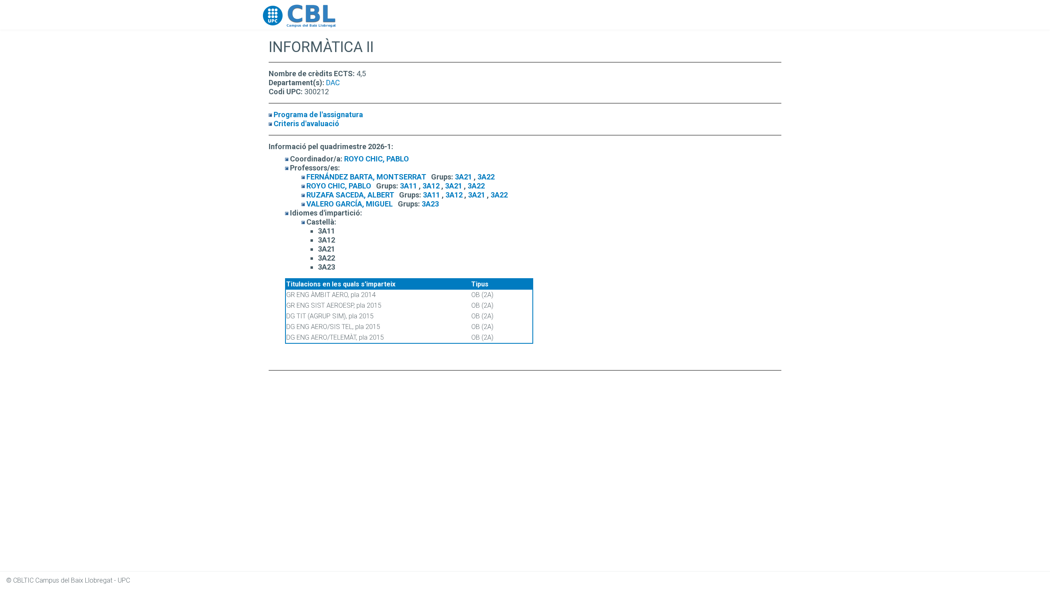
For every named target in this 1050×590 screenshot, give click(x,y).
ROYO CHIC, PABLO (376, 158)
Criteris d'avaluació (306, 123)
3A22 (486, 176)
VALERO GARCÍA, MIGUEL (349, 204)
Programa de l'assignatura (318, 114)
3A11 (408, 186)
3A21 (463, 176)
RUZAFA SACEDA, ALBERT (350, 195)
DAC (333, 82)
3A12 (431, 186)
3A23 (430, 204)
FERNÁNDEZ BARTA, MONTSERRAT (366, 176)
